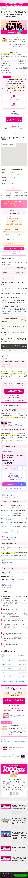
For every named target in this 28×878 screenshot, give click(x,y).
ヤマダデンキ (8, 741)
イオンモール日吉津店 (6, 668)
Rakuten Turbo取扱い (21, 268)
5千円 (6, 468)
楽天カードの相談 (7, 277)
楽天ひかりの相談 (20, 273)
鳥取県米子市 (23, 741)
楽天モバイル (14, 741)
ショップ (4, 739)
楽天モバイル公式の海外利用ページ (13, 555)
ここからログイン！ (20, 875)
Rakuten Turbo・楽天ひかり (9, 526)
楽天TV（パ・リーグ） (7, 518)
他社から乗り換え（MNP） (15, 210)
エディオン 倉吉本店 (6, 672)
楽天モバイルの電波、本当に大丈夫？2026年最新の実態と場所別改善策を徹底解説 (19, 859)
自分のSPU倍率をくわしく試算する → (14, 488)
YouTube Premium (6, 508)
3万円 (22, 468)
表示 (17, 134)
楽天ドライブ (5, 522)
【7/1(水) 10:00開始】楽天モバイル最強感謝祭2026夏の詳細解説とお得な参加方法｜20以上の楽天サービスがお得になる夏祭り (19, 835)
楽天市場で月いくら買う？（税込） (9, 460)
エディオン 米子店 (6, 664)
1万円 (14, 468)
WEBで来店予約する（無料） (14, 189)
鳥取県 (18, 741)
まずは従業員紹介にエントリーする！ (14, 484)
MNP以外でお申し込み (14, 213)
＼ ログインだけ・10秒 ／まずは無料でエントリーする (14, 119)
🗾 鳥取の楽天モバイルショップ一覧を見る (14, 681)
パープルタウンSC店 (6, 676)
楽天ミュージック (6, 515)
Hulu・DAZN (5, 510)
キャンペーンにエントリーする (14, 248)
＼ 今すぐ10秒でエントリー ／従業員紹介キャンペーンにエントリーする (14, 701)
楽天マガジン (5, 505)
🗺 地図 (24, 660)
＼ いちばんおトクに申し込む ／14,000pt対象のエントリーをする (14, 391)
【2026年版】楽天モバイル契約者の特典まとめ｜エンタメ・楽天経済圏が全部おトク (19, 807)
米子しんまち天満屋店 (6, 660)
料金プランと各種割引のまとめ (14, 417)
